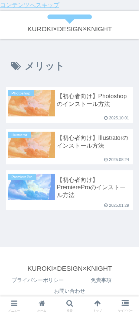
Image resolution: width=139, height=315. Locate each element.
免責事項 (101, 280)
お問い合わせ (69, 291)
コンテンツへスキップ (29, 5)
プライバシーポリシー (38, 280)
